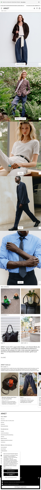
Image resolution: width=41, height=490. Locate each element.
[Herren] (20, 203)
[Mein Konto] (34, 8)
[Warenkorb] (39, 8)
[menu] (1, 8)
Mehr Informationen (8, 468)
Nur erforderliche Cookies (11, 474)
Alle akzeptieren (11, 470)
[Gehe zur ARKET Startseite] (6, 8)
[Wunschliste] (37, 8)
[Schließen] (39, 2)
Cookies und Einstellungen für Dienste (11, 477)
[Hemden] (20, 258)
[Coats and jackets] (20, 94)
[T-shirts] (20, 149)
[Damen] (20, 40)
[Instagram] (1, 455)
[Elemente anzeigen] (40, 64)
